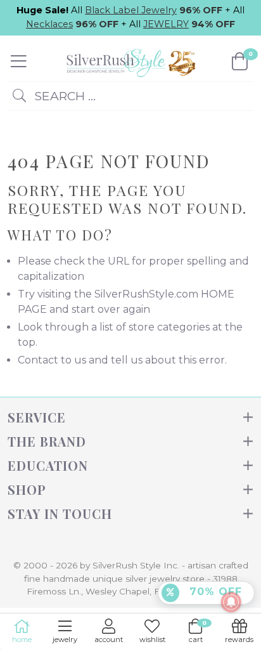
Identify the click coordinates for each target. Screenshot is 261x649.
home (22, 639)
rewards (239, 639)
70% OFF (214, 592)
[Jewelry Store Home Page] (129, 61)
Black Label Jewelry (131, 10)
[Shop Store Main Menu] (19, 61)
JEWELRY (166, 24)
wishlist (152, 639)
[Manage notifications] (231, 602)
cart (198, 631)
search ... (63, 95)
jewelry (65, 639)
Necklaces (49, 24)
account (108, 639)
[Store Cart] (240, 61)
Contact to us (52, 360)
